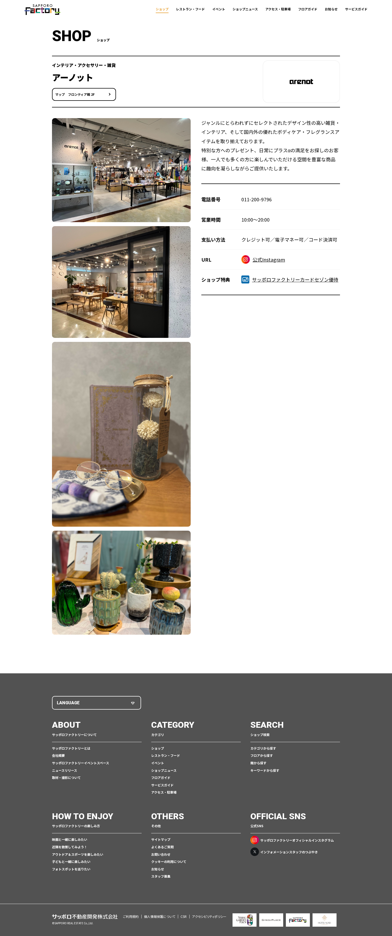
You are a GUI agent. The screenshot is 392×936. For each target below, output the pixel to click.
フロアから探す (261, 755)
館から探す (258, 763)
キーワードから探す (264, 770)
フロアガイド (307, 9)
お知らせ (331, 9)
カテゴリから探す (263, 748)
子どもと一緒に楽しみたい (71, 861)
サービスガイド (356, 9)
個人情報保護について (159, 916)
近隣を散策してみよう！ (69, 847)
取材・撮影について (66, 777)
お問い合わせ (160, 854)
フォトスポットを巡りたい (71, 869)
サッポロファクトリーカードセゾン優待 (295, 279)
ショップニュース (245, 9)
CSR (184, 916)
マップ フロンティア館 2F (75, 94)
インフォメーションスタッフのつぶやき (289, 852)
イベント (218, 9)
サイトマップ (160, 839)
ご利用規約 (131, 916)
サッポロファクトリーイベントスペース (80, 763)
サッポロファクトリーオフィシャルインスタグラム (297, 840)
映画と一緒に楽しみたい (69, 839)
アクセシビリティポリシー (209, 916)
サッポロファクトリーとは (71, 748)
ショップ (162, 9)
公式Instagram (269, 259)
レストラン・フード (190, 9)
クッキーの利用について (168, 861)
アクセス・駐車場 (278, 9)
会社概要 (58, 755)
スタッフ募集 (160, 876)
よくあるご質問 (162, 847)
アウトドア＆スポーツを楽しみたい (77, 854)
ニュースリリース (64, 770)
